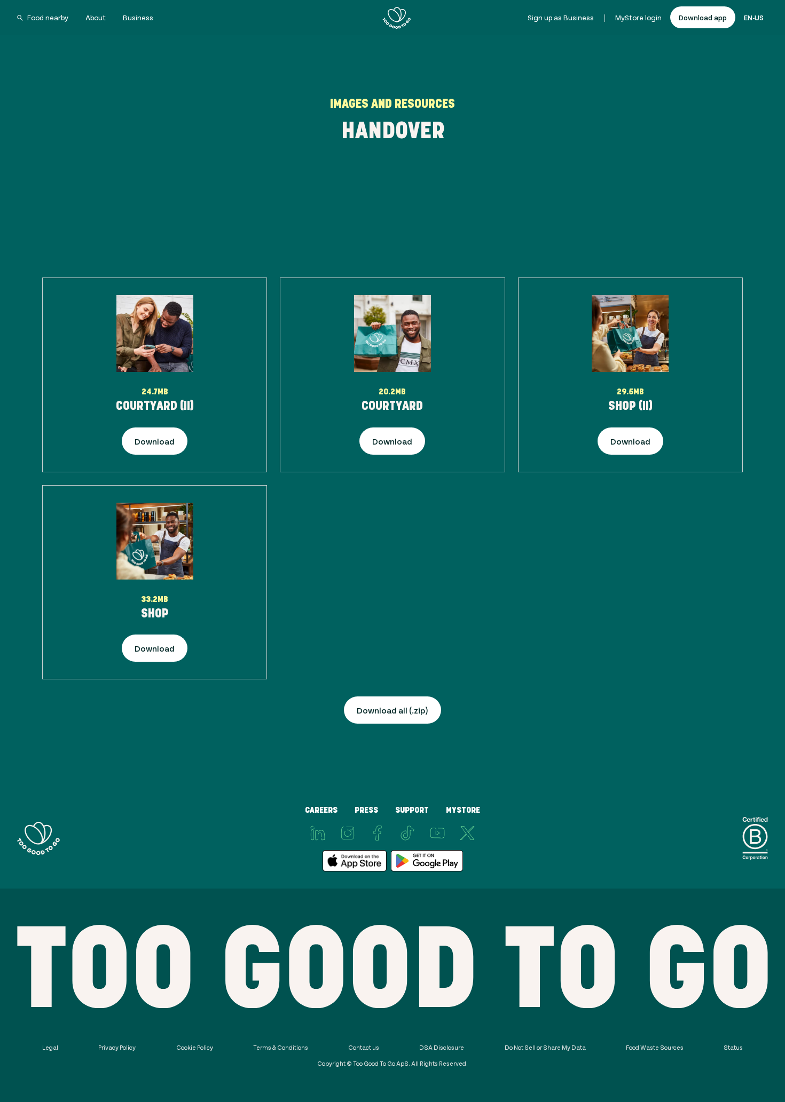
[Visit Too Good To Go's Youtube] (437, 833)
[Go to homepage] (397, 18)
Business (138, 17)
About (95, 17)
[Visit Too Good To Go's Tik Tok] (407, 833)
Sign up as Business (561, 17)
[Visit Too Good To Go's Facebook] (377, 833)
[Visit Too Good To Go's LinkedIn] (317, 833)
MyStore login (638, 17)
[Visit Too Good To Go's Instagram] (347, 833)
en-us (754, 17)
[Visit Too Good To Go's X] (467, 833)
